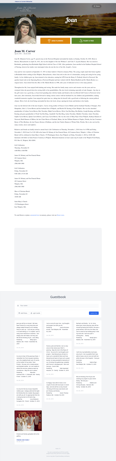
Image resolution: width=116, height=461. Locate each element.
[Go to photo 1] (22, 429)
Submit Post (93, 313)
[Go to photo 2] (23, 429)
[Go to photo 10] (31, 429)
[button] (28, 420)
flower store (60, 215)
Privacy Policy (53, 453)
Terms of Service (63, 453)
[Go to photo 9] (30, 429)
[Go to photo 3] (24, 429)
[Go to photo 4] (25, 429)
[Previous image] (16, 421)
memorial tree (35, 215)
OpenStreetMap (60, 456)
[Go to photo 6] (27, 429)
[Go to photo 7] (28, 429)
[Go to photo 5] (26, 429)
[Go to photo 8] (29, 429)
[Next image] (40, 421)
